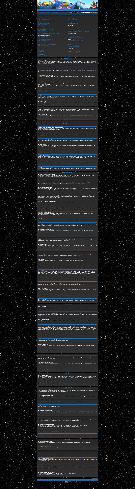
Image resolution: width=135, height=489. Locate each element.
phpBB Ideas (81, 459)
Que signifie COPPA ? (40, 18)
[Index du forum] (67, 4)
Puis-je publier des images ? (41, 51)
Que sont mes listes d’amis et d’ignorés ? (73, 30)
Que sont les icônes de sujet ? (41, 55)
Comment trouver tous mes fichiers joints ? (73, 46)
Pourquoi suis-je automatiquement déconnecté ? (44, 23)
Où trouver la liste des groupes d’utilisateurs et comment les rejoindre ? (77, 20)
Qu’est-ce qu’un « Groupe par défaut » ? (73, 22)
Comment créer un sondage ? (41, 38)
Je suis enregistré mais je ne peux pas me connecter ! (45, 20)
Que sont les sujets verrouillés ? (42, 54)
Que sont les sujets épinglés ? (41, 53)
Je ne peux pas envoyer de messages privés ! (74, 26)
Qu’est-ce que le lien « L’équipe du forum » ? (73, 23)
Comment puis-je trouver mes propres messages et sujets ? (75, 37)
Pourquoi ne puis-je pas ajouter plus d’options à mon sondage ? (46, 39)
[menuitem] (59, 10)
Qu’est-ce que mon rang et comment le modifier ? (44, 32)
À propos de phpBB (55, 454)
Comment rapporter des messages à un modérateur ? (45, 43)
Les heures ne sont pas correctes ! (42, 28)
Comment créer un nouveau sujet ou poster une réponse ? (45, 36)
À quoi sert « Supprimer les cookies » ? (43, 24)
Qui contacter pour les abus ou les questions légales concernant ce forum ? (77, 50)
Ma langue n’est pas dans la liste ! (42, 30)
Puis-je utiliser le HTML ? (41, 49)
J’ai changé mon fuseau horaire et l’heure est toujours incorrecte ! (46, 29)
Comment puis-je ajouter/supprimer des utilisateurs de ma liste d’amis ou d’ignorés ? (78, 31)
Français (83, 12)
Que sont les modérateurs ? (71, 18)
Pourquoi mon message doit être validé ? (43, 45)
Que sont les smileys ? (41, 50)
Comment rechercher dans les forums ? (73, 34)
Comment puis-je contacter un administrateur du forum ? (75, 51)
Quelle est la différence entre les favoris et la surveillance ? (75, 40)
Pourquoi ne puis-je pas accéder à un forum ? (43, 41)
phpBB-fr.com (69, 481)
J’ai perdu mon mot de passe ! (41, 22)
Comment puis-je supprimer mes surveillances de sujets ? (75, 42)
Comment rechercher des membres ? (73, 36)
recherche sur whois (91, 465)
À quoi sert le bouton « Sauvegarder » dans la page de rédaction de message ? (48, 44)
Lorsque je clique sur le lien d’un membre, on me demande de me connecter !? (49, 33)
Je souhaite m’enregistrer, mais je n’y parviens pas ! (44, 19)
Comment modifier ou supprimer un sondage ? (44, 40)
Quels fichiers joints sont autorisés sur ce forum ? (74, 45)
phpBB (85, 146)
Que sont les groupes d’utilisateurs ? (72, 19)
